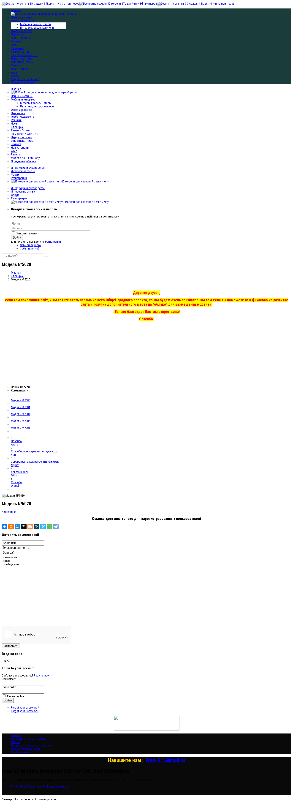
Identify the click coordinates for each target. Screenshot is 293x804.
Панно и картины (22, 17)
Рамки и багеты (20, 51)
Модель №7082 (20, 421)
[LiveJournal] (36, 526)
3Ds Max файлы (20, 752)
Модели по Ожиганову (25, 79)
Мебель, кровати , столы (35, 24)
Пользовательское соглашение (31, 745)
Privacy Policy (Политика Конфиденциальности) (41, 786)
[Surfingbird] (43, 526)
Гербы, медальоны (23, 38)
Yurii (13, 454)
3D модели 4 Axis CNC (24, 55)
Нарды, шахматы (21, 58)
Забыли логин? (29, 248)
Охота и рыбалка (21, 31)
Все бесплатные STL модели (28, 738)
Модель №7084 (20, 407)
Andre (14, 444)
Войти (17, 237)
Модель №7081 (20, 427)
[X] (24, 526)
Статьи (15, 742)
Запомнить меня (26, 233)
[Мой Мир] (17, 526)
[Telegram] (56, 526)
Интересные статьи (23, 171)
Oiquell (15, 485)
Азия (14, 72)
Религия (16, 41)
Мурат (15, 465)
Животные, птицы (22, 62)
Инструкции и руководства (28, 167)
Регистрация (19, 178)
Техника (16, 65)
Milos (14, 475)
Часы (14, 44)
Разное (15, 75)
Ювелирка (17, 48)
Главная (16, 89)
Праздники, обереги (23, 82)
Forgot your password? (25, 707)
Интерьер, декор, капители (37, 27)
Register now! (42, 675)
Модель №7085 (20, 400)
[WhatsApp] (49, 526)
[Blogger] (30, 526)
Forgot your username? (24, 711)
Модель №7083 (20, 414)
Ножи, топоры (20, 69)
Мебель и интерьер (23, 20)
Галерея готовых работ (25, 749)
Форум (15, 174)
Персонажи (18, 34)
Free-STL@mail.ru (165, 760)
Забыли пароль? (30, 245)
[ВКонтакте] (4, 526)
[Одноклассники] (11, 526)
